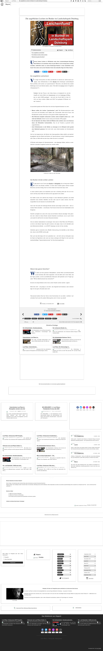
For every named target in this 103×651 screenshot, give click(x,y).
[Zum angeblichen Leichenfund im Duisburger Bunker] (52, 33)
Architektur (60, 563)
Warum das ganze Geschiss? (38, 56)
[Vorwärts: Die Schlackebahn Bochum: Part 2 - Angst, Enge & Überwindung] (81, 315)
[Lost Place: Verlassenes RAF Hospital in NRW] (13, 438)
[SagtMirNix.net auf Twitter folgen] (73, 1)
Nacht (59, 565)
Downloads (22, 4)
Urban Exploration (8, 559)
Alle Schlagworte (65, 578)
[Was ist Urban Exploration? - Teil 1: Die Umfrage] (43, 458)
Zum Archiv (91, 578)
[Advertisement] (52, 11)
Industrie (60, 558)
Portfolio (14, 4)
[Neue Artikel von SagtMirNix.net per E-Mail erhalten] (83, 1)
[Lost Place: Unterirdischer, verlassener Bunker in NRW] (29, 349)
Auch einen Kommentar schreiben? (53, 310)
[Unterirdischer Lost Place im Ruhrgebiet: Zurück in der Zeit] (27, 341)
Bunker (55, 81)
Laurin (76, 444)
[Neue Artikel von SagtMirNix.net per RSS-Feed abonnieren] (85, 1)
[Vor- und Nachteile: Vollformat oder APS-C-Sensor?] (13, 468)
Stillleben (60, 574)
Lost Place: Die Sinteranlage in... (61, 347)
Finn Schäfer (61, 303)
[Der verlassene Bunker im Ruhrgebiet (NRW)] (65, 330)
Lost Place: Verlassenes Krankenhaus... (47, 435)
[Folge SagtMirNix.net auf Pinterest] (76, 1)
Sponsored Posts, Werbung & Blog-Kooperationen (26, 608)
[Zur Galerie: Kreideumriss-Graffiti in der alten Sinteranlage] (52, 159)
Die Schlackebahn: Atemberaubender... (13, 455)
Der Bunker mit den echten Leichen (39, 54)
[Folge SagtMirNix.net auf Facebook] (71, 1)
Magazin (7, 0)
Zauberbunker (52, 95)
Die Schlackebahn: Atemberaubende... (33, 328)
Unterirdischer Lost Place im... (31, 337)
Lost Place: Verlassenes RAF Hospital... (12, 620)
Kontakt (29, 4)
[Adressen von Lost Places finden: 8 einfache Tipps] (13, 448)
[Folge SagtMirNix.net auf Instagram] (78, 1)
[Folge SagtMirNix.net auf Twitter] (81, 407)
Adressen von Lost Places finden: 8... (12, 445)
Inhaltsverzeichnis (37, 50)
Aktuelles (34, 318)
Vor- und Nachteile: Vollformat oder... (12, 465)
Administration (78, 607)
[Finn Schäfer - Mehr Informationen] (14, 594)
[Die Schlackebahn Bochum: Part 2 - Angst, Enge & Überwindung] (57, 341)
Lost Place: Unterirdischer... (30, 347)
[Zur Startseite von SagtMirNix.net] (2, 5)
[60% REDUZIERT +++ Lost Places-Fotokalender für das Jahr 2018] (51, 411)
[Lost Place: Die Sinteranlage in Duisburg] (61, 349)
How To (59, 567)
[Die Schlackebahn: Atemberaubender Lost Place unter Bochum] (27, 332)
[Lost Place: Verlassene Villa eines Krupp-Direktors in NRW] (51, 468)
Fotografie (6, 557)
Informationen (37, 4)
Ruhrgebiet (57, 183)
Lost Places (14, 0)
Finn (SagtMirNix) (79, 436)
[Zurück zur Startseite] (1, 1)
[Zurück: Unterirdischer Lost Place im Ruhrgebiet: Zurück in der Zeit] (23, 315)
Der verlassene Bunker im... (60, 328)
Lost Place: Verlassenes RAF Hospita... (13, 435)
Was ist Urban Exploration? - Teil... (46, 455)
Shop (46, 4)
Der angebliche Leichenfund (38, 52)
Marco (76, 461)
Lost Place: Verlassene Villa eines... (46, 465)
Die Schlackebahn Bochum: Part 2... (62, 337)
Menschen (60, 570)
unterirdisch (48, 318)
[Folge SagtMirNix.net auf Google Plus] (80, 1)
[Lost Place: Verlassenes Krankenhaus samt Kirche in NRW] (47, 438)
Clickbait (62, 85)
